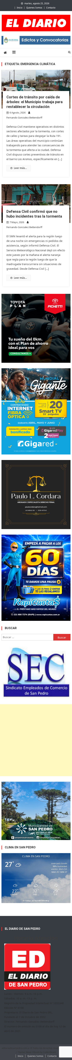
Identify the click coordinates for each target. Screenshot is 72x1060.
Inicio (19, 7)
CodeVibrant (49, 1052)
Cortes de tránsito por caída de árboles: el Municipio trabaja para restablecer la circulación (34, 102)
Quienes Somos (34, 7)
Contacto (50, 7)
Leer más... (20, 168)
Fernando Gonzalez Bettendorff (24, 117)
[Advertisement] (36, 740)
